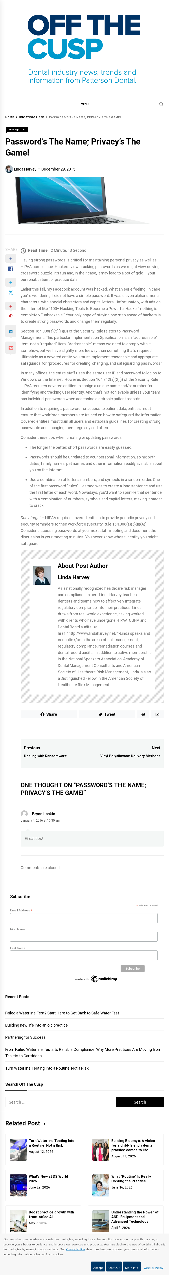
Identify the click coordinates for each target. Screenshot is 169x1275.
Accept (98, 1268)
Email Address (21, 910)
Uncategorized (16, 129)
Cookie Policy (153, 1268)
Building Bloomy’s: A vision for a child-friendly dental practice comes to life (133, 1145)
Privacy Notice (75, 1249)
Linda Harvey (25, 169)
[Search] (161, 104)
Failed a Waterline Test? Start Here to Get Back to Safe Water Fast (62, 1013)
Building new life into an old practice (36, 1025)
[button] (84, 104)
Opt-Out (113, 1268)
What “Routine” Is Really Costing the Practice (131, 1178)
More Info (131, 1268)
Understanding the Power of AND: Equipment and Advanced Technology (135, 1217)
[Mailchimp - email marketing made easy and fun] (96, 982)
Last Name (17, 948)
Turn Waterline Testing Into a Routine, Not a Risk (47, 1068)
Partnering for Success (25, 1037)
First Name (18, 929)
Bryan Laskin (43, 813)
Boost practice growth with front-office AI (51, 1214)
